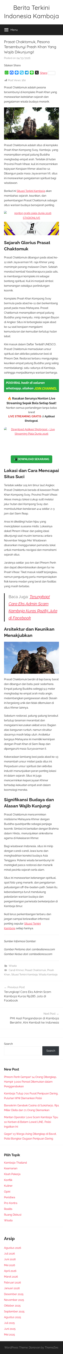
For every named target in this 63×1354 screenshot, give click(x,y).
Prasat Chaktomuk (35, 970)
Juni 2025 (10, 1328)
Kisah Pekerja (12, 1174)
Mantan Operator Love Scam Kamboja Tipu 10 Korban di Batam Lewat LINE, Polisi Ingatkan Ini (31, 1122)
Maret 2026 (11, 1276)
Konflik (8, 1180)
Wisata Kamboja (48, 974)
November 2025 (14, 1299)
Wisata (13, 965)
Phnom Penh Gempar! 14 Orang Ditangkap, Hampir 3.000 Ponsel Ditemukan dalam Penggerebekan (30, 1081)
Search (8, 1043)
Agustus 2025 (12, 1317)
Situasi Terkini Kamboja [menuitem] (31, 191)
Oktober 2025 (12, 1305)
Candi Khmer (16, 970)
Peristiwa (9, 1197)
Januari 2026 (12, 1288)
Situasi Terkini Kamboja (24, 974)
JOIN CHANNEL (45, 388)
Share (43, 73)
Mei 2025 (9, 1334)
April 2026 (10, 1271)
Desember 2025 (14, 1294)
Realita (8, 1209)
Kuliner (8, 1185)
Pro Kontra (10, 1203)
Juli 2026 (9, 1253)
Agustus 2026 (12, 1247)
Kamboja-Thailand (15, 1162)
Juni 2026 (10, 1259)
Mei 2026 (9, 1265)
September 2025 (14, 1311)
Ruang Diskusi (12, 1214)
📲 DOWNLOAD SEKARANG (31, 459)
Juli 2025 (9, 1323)
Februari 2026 (12, 1282)
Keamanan (10, 1168)
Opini (7, 1191)
